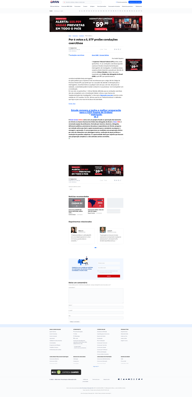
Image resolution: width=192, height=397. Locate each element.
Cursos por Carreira (102, 345)
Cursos (85, 6)
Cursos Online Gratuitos (103, 354)
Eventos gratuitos (122, 2)
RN (124, 10)
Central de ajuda (78, 331)
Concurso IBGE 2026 (66, 6)
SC (134, 10)
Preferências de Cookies (55, 349)
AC (79, 10)
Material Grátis (124, 333)
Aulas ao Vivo (124, 336)
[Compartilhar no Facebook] (114, 49)
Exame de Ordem (101, 336)
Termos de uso (95, 379)
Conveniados (53, 342)
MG (103, 10)
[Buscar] (64, 2)
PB (113, 10)
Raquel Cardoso (91, 213)
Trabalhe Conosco (54, 347)
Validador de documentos (56, 340)
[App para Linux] (121, 379)
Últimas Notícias (54, 6)
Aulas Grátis (124, 338)
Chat (75, 333)
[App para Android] (126, 379)
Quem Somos (53, 331)
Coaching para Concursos (103, 333)
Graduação (99, 338)
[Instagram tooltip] (131, 379)
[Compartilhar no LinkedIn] (118, 49)
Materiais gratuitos (127, 6)
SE (136, 10)
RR (129, 10)
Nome (70, 305)
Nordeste (81, 35)
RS (132, 10)
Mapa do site (107, 379)
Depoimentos (124, 331)
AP (86, 10)
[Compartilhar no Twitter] (116, 49)
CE (91, 10)
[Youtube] (129, 379)
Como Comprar (53, 336)
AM (84, 10)
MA (101, 10)
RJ (122, 10)
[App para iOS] (124, 379)
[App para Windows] (118, 379)
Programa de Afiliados (55, 345)
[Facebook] (136, 379)
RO (127, 10)
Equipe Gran (73, 48)
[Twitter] (139, 379)
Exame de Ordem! (102, 112)
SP (139, 10)
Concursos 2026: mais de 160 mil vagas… (96, 210)
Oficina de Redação (101, 351)
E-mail (70, 310)
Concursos (77, 6)
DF (93, 10)
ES (96, 10)
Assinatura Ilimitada (135, 2)
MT (108, 10)
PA (111, 10)
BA (89, 10)
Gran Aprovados (101, 6)
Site (69, 315)
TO (141, 10)
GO (98, 10)
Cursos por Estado (101, 347)
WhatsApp (77, 336)
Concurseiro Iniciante (114, 6)
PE (115, 10)
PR (120, 10)
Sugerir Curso (124, 340)
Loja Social (52, 338)
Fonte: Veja (72, 103)
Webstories (139, 6)
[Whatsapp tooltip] (134, 379)
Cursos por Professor (102, 349)
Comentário (72, 287)
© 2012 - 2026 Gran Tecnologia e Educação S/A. (63, 379)
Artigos (92, 6)
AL (81, 10)
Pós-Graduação (101, 340)
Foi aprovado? (80, 347)
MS (106, 10)
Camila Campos (72, 214)
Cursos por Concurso (102, 342)
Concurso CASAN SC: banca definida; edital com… (76, 211)
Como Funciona (53, 333)
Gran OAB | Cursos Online (100, 55)
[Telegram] (141, 379)
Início (70, 35)
